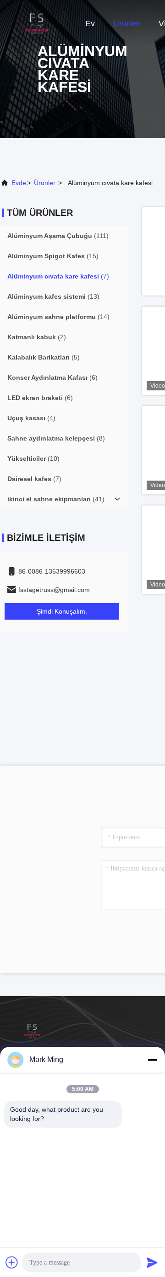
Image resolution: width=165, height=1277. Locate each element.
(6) (52, 377)
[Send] (152, 1262)
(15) (53, 256)
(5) (43, 357)
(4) (31, 418)
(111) (58, 235)
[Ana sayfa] (37, 23)
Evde (18, 182)
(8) (56, 438)
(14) (58, 316)
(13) (53, 296)
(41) (55, 499)
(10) (33, 458)
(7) (58, 276)
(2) (36, 337)
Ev (90, 23)
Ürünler (126, 23)
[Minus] (152, 1059)
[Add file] (12, 1262)
